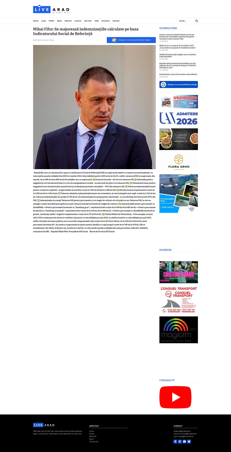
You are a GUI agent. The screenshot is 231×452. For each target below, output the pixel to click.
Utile (97, 21)
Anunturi (106, 21)
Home (35, 21)
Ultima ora (93, 441)
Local (43, 21)
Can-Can (88, 21)
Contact (115, 21)
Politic (51, 21)
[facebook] (175, 442)
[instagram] (180, 442)
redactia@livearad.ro (182, 431)
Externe (68, 21)
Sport (59, 21)
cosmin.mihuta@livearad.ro (185, 434)
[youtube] (185, 442)
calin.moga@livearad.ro (183, 436)
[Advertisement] (136, 9)
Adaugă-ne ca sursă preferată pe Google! (134, 40)
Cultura (77, 21)
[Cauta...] (196, 21)
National (92, 436)
